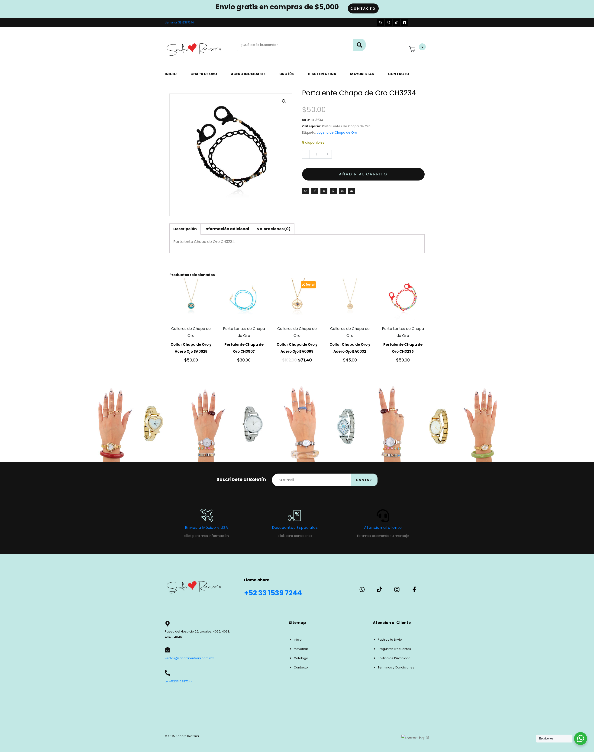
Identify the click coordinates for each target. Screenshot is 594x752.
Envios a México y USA (206, 527)
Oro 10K (286, 73)
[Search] (359, 45)
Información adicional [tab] (226, 229)
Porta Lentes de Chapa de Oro (346, 126)
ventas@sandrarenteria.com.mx (189, 658)
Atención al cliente (383, 527)
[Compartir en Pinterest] (333, 191)
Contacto (398, 73)
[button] (284, 101)
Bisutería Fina (322, 73)
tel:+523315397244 (179, 681)
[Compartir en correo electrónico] (305, 191)
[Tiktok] (396, 22)
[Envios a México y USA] (206, 515)
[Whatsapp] (380, 22)
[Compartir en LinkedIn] (342, 191)
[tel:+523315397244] (167, 673)
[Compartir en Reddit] (351, 191)
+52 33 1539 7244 (273, 593)
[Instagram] (388, 22)
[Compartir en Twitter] (323, 191)
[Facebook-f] (414, 589)
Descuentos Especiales (295, 527)
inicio (171, 73)
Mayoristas (362, 73)
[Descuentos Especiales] (294, 515)
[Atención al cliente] (383, 515)
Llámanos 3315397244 (179, 22)
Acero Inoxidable (248, 73)
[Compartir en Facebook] (314, 191)
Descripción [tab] (185, 229)
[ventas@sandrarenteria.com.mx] (167, 649)
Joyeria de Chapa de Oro (337, 132)
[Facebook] (404, 22)
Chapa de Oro (203, 73)
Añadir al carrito (363, 174)
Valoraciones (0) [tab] (274, 229)
